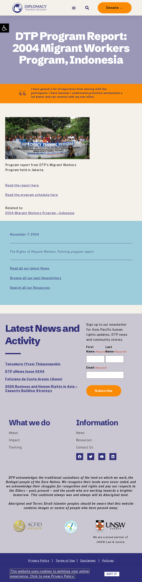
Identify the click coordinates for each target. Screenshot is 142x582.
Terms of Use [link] (65, 560)
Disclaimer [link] (88, 560)
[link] (4, 28)
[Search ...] (87, 7)
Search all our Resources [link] (30, 288)
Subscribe (104, 391)
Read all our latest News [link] (29, 268)
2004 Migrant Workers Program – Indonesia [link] (39, 213)
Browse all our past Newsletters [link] (35, 278)
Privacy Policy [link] (38, 560)
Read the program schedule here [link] (31, 195)
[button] (74, 8)
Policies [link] (108, 560)
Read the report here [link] (22, 185)
